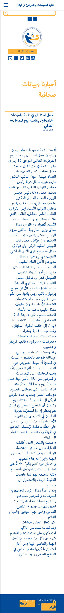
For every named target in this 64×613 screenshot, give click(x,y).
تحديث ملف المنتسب (23, 51)
